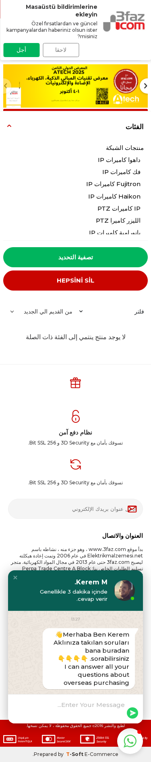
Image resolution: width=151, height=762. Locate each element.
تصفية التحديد (75, 257)
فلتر (139, 311)
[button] (15, 578)
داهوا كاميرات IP (119, 160)
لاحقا (60, 49)
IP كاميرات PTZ (119, 208)
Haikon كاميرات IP (114, 196)
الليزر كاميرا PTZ (118, 220)
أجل (21, 49)
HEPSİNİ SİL (75, 280)
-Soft (75, 754)
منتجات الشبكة (125, 148)
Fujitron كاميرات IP (113, 184)
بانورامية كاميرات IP (115, 232)
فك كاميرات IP (121, 172)
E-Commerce (101, 754)
